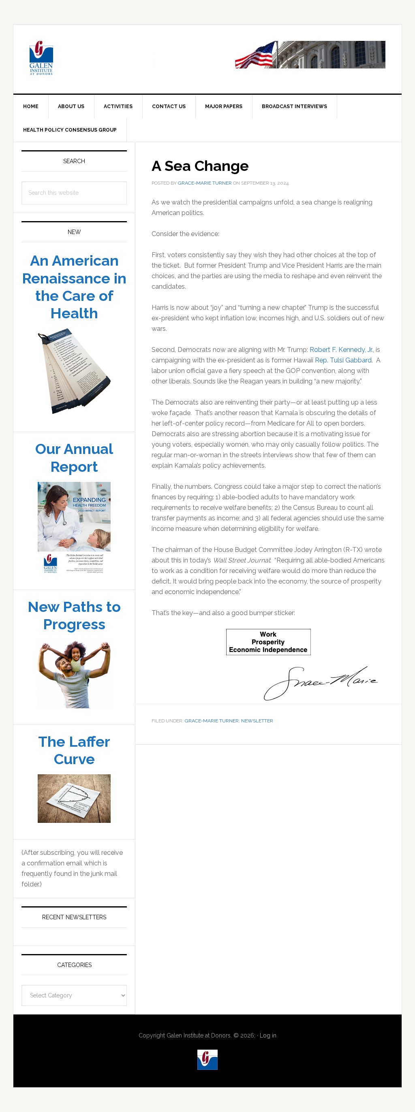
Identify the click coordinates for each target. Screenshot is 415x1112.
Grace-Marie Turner (212, 721)
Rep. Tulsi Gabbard (343, 360)
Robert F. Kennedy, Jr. (341, 350)
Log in (268, 1035)
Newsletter (257, 721)
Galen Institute (82, 59)
